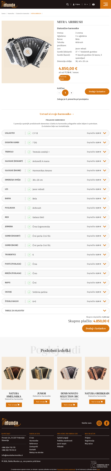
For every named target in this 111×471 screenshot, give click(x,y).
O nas (31, 438)
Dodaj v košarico (97, 91)
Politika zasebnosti (64, 441)
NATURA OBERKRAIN (97, 393)
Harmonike (33, 441)
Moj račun (89, 444)
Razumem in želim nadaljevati (66, 469)
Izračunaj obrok (62, 78)
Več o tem (12, 405)
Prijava (87, 438)
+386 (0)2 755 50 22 (9, 450)
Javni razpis (61, 444)
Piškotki (60, 447)
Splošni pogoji (62, 438)
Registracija (89, 441)
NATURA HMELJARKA (14, 395)
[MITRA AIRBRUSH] (27, 51)
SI (85, 4)
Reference (33, 444)
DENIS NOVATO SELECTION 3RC (69, 395)
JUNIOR (41, 393)
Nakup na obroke (36, 452)
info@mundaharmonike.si (12, 455)
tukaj (98, 469)
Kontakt (32, 450)
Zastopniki (33, 447)
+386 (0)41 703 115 (8, 447)
